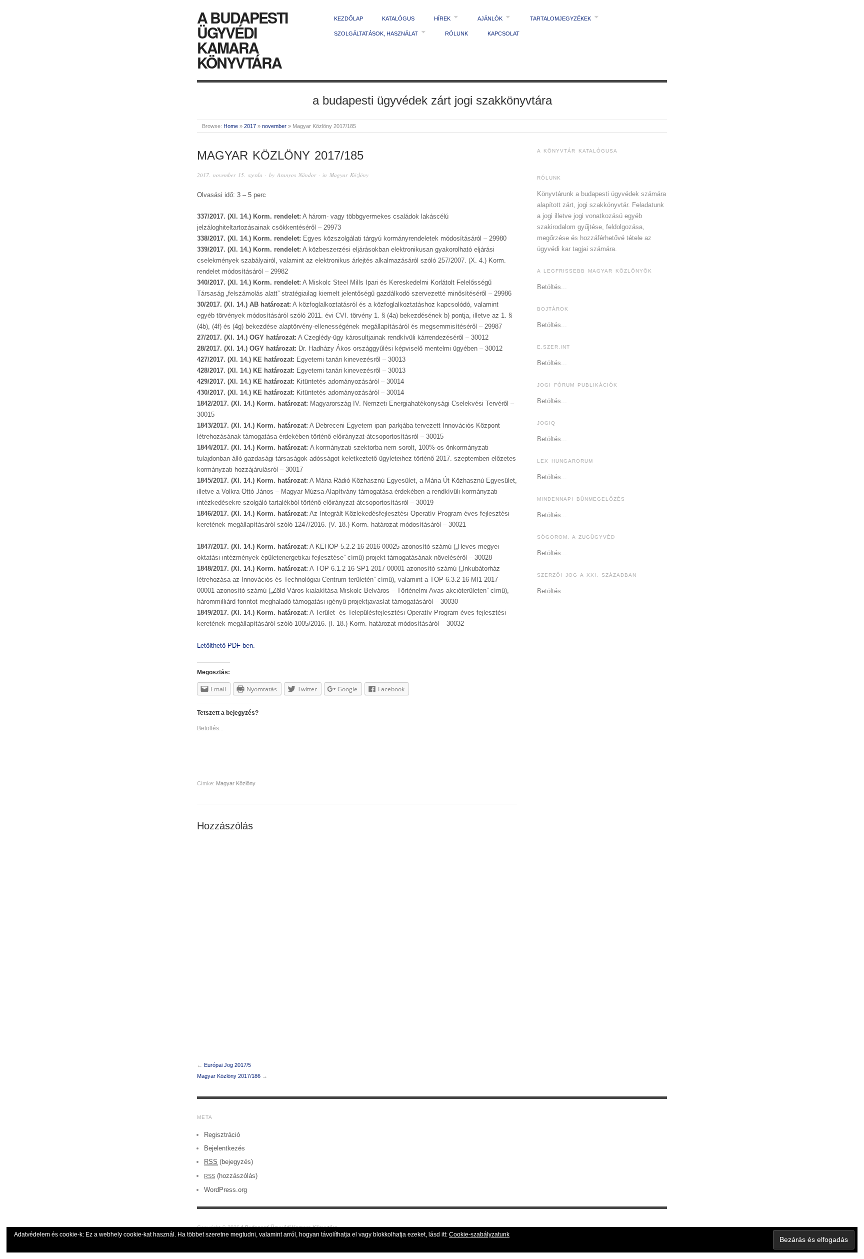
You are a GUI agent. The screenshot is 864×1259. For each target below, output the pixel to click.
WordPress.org (225, 1189)
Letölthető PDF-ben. (226, 645)
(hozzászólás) (231, 1175)
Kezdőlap (348, 19)
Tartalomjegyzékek (560, 19)
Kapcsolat (504, 34)
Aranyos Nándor (296, 175)
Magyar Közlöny (349, 175)
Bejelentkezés (224, 1148)
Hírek (442, 19)
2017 (250, 126)
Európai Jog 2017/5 (227, 1065)
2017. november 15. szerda (229, 175)
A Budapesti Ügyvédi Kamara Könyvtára (242, 40)
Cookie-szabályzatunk (479, 1234)
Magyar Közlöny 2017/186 (228, 1076)
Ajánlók (490, 19)
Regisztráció (222, 1134)
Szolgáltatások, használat (376, 34)
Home (231, 126)
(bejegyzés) (228, 1161)
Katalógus (398, 19)
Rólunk (456, 34)
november (274, 126)
